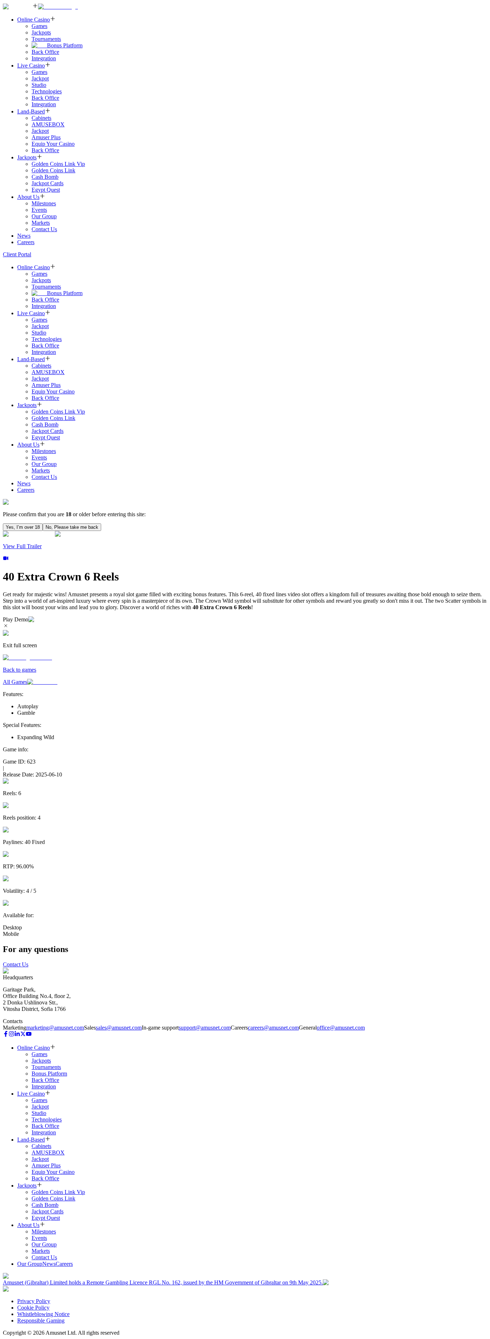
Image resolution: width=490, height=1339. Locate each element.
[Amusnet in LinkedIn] (17, 1035)
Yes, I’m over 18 (23, 527)
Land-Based (31, 111)
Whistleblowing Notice (43, 1314)
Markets (41, 223)
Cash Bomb (45, 177)
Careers (25, 242)
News (23, 236)
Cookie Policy (33, 1308)
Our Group (44, 216)
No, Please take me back (72, 527)
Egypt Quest (46, 190)
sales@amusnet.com (119, 1028)
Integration (44, 58)
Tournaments (46, 39)
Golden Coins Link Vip (58, 164)
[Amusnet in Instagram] (11, 1035)
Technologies (47, 91)
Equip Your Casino (53, 144)
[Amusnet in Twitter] (23, 1035)
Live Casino (31, 65)
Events (39, 210)
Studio (39, 85)
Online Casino (33, 20)
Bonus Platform (65, 45)
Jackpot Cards (47, 183)
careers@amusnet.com (273, 1028)
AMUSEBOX (48, 124)
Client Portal (17, 254)
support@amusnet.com (205, 1028)
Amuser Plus (46, 137)
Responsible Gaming (41, 1320)
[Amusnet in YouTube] (29, 1035)
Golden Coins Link (53, 170)
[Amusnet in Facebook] (6, 1035)
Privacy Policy (33, 1301)
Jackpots (41, 32)
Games (39, 26)
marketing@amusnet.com (55, 1028)
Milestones (44, 203)
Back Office (45, 52)
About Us (28, 197)
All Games (15, 682)
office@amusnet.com (341, 1028)
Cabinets (41, 118)
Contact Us (44, 229)
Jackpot (40, 78)
